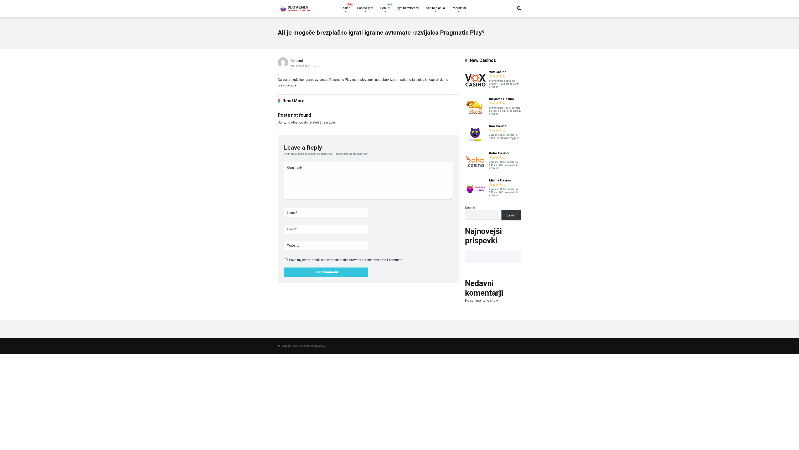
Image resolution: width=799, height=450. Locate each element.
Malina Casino (500, 180)
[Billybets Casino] (475, 117)
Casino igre (365, 8)
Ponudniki (459, 8)
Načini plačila (435, 8)
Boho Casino (499, 153)
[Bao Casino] (475, 144)
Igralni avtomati (408, 8)
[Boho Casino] (475, 171)
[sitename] (296, 6)
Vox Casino (497, 72)
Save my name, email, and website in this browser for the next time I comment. (346, 260)
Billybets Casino (501, 99)
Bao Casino (498, 126)
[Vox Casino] (475, 90)
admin (300, 61)
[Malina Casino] (475, 198)
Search (470, 208)
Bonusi (385, 8)
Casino (345, 8)
